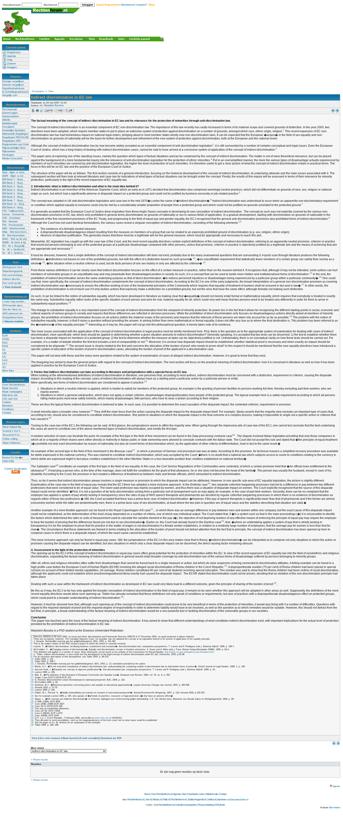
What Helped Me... (13, 426)
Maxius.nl (157, 799)
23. (32, 692)
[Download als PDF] (69, 111)
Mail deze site (10, 395)
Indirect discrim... (12, 279)
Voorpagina (38, 91)
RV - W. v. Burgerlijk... (14, 246)
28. (32, 706)
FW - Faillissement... (13, 210)
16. (32, 675)
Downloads (192, 794)
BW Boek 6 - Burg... (13, 196)
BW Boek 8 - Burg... (13, 207)
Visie (50, 91)
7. (32, 652)
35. (32, 722)
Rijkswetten (8, 151)
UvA (4, 360)
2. (32, 639)
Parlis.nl (166, 799)
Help (9, 59)
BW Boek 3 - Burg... (13, 186)
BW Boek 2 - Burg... (13, 182)
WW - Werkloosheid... (14, 228)
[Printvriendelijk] (48, 111)
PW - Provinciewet (12, 224)
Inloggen (12, 67)
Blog (152, 4)
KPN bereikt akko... (13, 305)
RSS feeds (220, 804)
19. (32, 682)
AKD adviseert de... (13, 313)
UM (4, 353)
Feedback (8, 409)
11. (32, 661)
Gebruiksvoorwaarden (185, 804)
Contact (6, 412)
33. (32, 718)
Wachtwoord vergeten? (134, 4)
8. (32, 654)
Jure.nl (148, 799)
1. (32, 636)
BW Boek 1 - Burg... (13, 179)
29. (32, 708)
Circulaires (8, 126)
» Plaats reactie (39, 759)
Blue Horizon (334, 807)
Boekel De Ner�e (12, 457)
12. (32, 664)
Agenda (11, 56)
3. (32, 641)
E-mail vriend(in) (89, 738)
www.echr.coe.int (103, 718)
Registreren (14, 52)
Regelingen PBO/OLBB (15, 137)
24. (32, 696)
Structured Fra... (12, 434)
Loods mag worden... (14, 301)
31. (32, 713)
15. (32, 672)
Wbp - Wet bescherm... (15, 231)
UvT (4, 363)
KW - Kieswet (10, 221)
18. (32, 680)
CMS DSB (8, 461)
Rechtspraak (9, 109)
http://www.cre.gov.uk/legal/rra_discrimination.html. (190, 652)
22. (32, 690)
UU (4, 356)
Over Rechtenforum (13, 384)
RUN (5, 346)
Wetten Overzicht (12, 158)
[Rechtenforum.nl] (16, 34)
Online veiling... (11, 438)
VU (4, 367)
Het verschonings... (14, 275)
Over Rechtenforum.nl (161, 794)
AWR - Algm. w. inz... (14, 175)
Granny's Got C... (13, 430)
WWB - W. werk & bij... (15, 242)
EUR (5, 335)
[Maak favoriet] (41, 111)
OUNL (6, 339)
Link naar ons (10, 398)
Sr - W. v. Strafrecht (13, 249)
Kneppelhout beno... (14, 317)
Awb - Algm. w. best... (14, 172)
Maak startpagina (12, 391)
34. (32, 720)
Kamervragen (10, 112)
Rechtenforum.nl (178, 799)
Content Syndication (15, 468)
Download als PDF (111, 738)
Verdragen (8, 154)
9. (32, 657)
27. (32, 704)
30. (32, 711)
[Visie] (33, 111)
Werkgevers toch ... (14, 267)
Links (201, 794)
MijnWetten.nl (223, 799)
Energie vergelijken (13, 81)
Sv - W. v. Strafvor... (13, 253)
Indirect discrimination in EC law (61, 97)
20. (32, 685)
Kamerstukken (10, 116)
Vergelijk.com (9, 95)
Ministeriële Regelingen (15, 133)
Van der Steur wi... (13, 309)
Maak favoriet (10, 388)
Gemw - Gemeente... (14, 214)
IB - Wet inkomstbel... (14, 235)
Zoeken (11, 63)
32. (32, 715)
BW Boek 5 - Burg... (13, 193)
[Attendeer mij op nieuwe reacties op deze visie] (37, 111)
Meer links (8, 370)
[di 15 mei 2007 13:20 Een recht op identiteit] (333, 111)
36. (32, 725)
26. (32, 701)
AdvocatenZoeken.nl (239, 799)
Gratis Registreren (107, 4)
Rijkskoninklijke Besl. (14, 147)
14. (32, 669)
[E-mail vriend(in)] (59, 111)
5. (32, 646)
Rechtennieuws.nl (135, 799)
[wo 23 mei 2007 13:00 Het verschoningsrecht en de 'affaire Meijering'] (337, 111)
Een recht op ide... (13, 283)
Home (147, 794)
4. (32, 643)
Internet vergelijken (13, 84)
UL (4, 349)
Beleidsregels (10, 123)
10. (32, 659)
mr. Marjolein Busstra (51, 105)
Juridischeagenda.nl (196, 799)
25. (32, 699)
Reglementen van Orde (15, 144)
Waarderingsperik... (14, 271)
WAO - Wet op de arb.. (15, 239)
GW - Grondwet (11, 217)
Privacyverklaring (206, 804)
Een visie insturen (50, 738)
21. (32, 687)
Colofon (6, 402)
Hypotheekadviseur (13, 88)
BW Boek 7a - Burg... (14, 203)
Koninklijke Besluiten (13, 130)
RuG (5, 342)
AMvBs (6, 119)
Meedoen (7, 405)
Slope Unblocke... (12, 442)
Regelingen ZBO (11, 140)
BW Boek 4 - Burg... (13, 189)
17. (32, 677)
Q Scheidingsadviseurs (15, 91)
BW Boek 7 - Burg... (13, 200)
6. (32, 649)
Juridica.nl (211, 799)
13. (32, 666)
